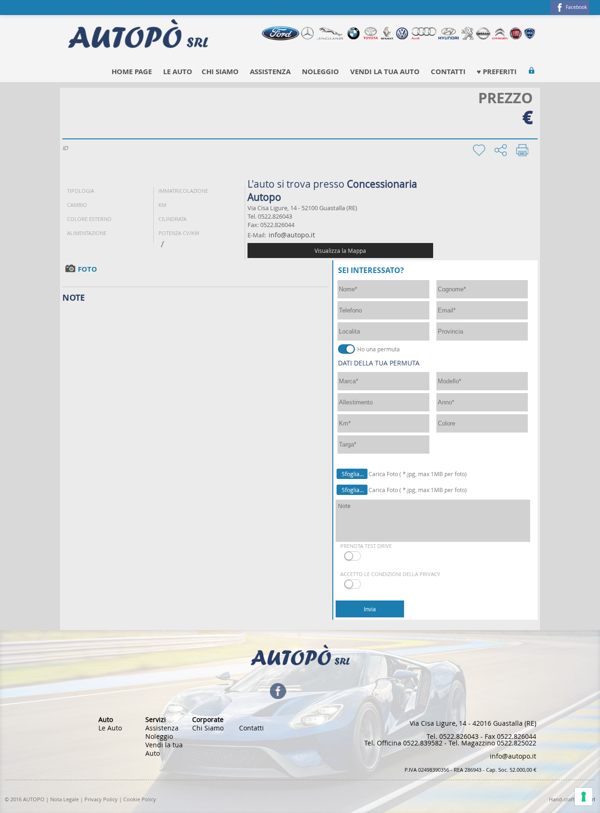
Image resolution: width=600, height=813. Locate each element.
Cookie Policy (139, 799)
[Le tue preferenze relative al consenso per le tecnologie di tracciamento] (583, 796)
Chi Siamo (220, 71)
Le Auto (177, 71)
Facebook (576, 7)
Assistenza (270, 71)
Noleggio (320, 71)
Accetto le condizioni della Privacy (390, 573)
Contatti (448, 71)
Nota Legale (64, 799)
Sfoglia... (353, 474)
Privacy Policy (101, 799)
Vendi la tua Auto (385, 71)
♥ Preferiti (497, 71)
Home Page (132, 71)
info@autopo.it (292, 234)
